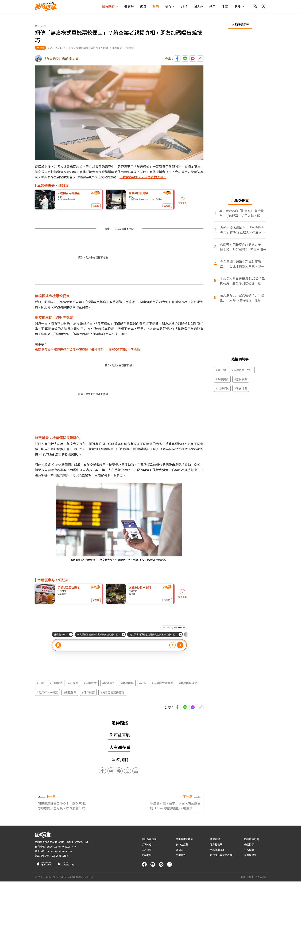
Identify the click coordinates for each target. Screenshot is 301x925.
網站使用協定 (217, 849)
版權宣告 (181, 855)
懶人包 (198, 6)
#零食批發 (240, 388)
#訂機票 (73, 683)
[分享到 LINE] (185, 58)
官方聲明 (249, 849)
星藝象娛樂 (250, 855)
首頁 (37, 26)
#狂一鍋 (221, 370)
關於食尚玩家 (149, 839)
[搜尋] (255, 6)
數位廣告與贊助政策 (221, 855)
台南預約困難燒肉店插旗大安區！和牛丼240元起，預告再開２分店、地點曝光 (243, 247)
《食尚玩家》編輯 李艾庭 (60, 58)
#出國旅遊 (56, 683)
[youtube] (152, 864)
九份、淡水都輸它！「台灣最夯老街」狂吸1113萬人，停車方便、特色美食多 (242, 230)
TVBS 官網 (246, 877)
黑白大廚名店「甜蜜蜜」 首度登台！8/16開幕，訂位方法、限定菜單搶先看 (241, 213)
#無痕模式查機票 (162, 683)
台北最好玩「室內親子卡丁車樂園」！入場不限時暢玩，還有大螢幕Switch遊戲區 (242, 297)
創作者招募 (182, 844)
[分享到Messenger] (193, 58)
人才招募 (147, 849)
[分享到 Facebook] (177, 58)
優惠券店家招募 (184, 839)
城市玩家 (108, 6)
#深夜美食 (222, 379)
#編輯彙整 (69, 692)
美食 (168, 6)
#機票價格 (127, 683)
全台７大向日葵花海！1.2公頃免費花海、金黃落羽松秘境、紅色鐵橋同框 (242, 281)
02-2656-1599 (60, 855)
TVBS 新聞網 (260, 877)
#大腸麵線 (222, 388)
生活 (225, 6)
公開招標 (249, 844)
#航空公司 (108, 683)
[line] (161, 864)
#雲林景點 (240, 379)
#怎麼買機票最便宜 (112, 692)
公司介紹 (147, 844)
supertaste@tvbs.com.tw (61, 846)
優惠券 (129, 6)
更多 (237, 6)
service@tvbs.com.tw (59, 851)
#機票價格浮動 (188, 683)
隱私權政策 (216, 844)
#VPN (142, 683)
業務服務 (215, 839)
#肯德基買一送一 (242, 370)
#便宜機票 (88, 692)
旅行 (184, 6)
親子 (212, 6)
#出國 (40, 683)
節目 (143, 6)
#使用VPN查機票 (47, 692)
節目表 (179, 849)
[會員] (263, 6)
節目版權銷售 (251, 839)
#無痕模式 (90, 683)
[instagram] (169, 864)
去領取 (96, 205)
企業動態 (147, 855)
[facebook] (144, 864)
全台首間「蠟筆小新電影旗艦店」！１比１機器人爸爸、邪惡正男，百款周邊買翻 (242, 264)
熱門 (156, 6)
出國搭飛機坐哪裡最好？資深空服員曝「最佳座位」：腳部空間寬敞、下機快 (87, 349)
